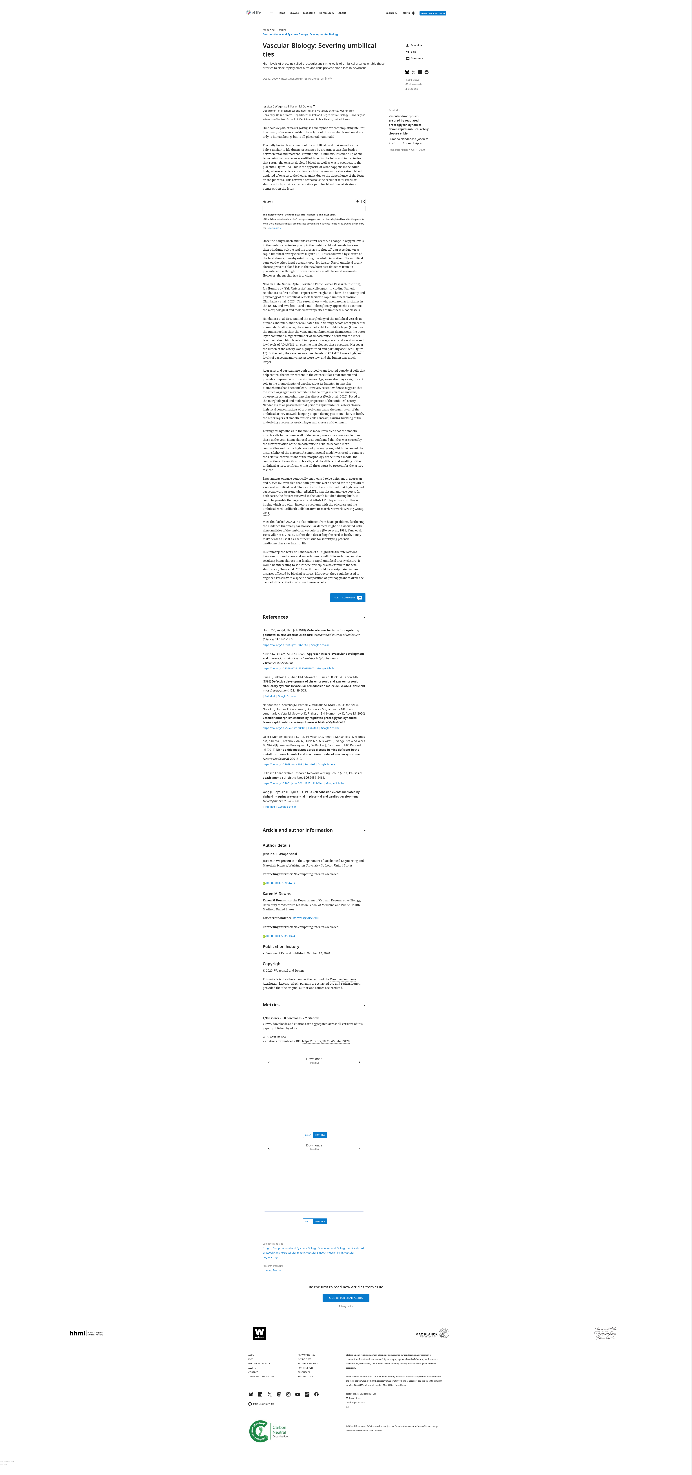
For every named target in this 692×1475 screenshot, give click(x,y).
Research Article (398, 150)
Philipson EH (316, 713)
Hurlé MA (311, 741)
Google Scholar (320, 645)
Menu (271, 13)
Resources (304, 1372)
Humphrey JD (335, 713)
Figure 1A (283, 167)
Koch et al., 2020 (335, 396)
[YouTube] (297, 1396)
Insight (282, 30)
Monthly (320, 1134)
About (342, 13)
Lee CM (280, 654)
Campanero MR (338, 745)
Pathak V (304, 705)
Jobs (250, 1359)
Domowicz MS (316, 709)
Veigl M (286, 713)
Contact (253, 1372)
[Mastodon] (278, 1396)
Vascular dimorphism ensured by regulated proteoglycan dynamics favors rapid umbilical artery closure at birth (310, 720)
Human (267, 1270)
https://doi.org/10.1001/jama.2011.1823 (287, 783)
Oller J (267, 737)
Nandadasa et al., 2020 (279, 301)
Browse (294, 13)
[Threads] (307, 1396)
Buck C (325, 677)
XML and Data (305, 1376)
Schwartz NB (336, 709)
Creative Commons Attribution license (413, 1426)
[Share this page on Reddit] (426, 72)
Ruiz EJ (304, 737)
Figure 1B (312, 254)
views (412, 80)
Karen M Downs (301, 106)
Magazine (309, 13)
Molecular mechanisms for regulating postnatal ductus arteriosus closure (311, 632)
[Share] (5, 1461)
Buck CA (336, 677)
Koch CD (268, 654)
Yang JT (267, 792)
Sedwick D (299, 713)
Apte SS (292, 654)
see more (274, 228)
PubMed (270, 696)
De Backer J (318, 745)
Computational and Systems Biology (285, 34)
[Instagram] (288, 1396)
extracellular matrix (293, 1253)
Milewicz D (326, 741)
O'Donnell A (350, 705)
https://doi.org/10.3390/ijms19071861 (286, 645)
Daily (308, 1134)
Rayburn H (281, 792)
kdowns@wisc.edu (306, 918)
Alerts (406, 13)
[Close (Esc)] (1, 1461)
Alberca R (275, 741)
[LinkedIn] (260, 1396)
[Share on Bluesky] (407, 72)
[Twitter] (269, 1396)
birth (340, 1253)
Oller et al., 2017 (282, 535)
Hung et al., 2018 (291, 569)
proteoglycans (271, 1253)
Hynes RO (296, 792)
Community (326, 13)
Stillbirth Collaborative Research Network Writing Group (301, 773)
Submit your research (433, 13)
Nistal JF (272, 745)
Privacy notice (346, 1306)
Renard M (331, 737)
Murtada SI (319, 705)
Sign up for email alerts (346, 1298)
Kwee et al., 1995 (334, 530)
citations (411, 89)
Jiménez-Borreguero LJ (294, 745)
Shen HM (296, 677)
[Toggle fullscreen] (8, 1461)
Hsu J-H (292, 630)
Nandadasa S (272, 705)
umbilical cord (355, 1248)
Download (417, 46)
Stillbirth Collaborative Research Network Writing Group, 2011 (313, 511)
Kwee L (267, 677)
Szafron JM (289, 705)
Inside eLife (304, 1359)
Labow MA (350, 677)
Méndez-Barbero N (285, 737)
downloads (413, 84)
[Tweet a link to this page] (413, 72)
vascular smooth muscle (321, 1253)
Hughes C (282, 709)
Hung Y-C (269, 630)
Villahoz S (316, 737)
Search (390, 13)
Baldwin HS (281, 677)
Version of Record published (285, 953)
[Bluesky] (250, 1396)
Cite (413, 52)
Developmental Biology (323, 34)
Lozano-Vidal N (293, 741)
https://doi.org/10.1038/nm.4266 (283, 764)
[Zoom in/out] (12, 1461)
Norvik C (268, 709)
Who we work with (259, 1363)
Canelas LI (346, 737)
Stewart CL (311, 677)
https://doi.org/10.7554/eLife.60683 (284, 728)
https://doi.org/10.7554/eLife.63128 (302, 79)
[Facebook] (316, 1396)
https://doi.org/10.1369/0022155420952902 (289, 668)
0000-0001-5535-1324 (280, 936)
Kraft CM (334, 705)
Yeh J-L (281, 630)
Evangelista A (344, 741)
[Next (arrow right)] (5, 1464)
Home (281, 13)
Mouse (277, 1270)
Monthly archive (308, 1363)
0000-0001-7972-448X (280, 883)
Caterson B (297, 709)
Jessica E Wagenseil (276, 106)
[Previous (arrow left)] (1, 1464)
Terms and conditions (261, 1376)
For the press (306, 1367)
